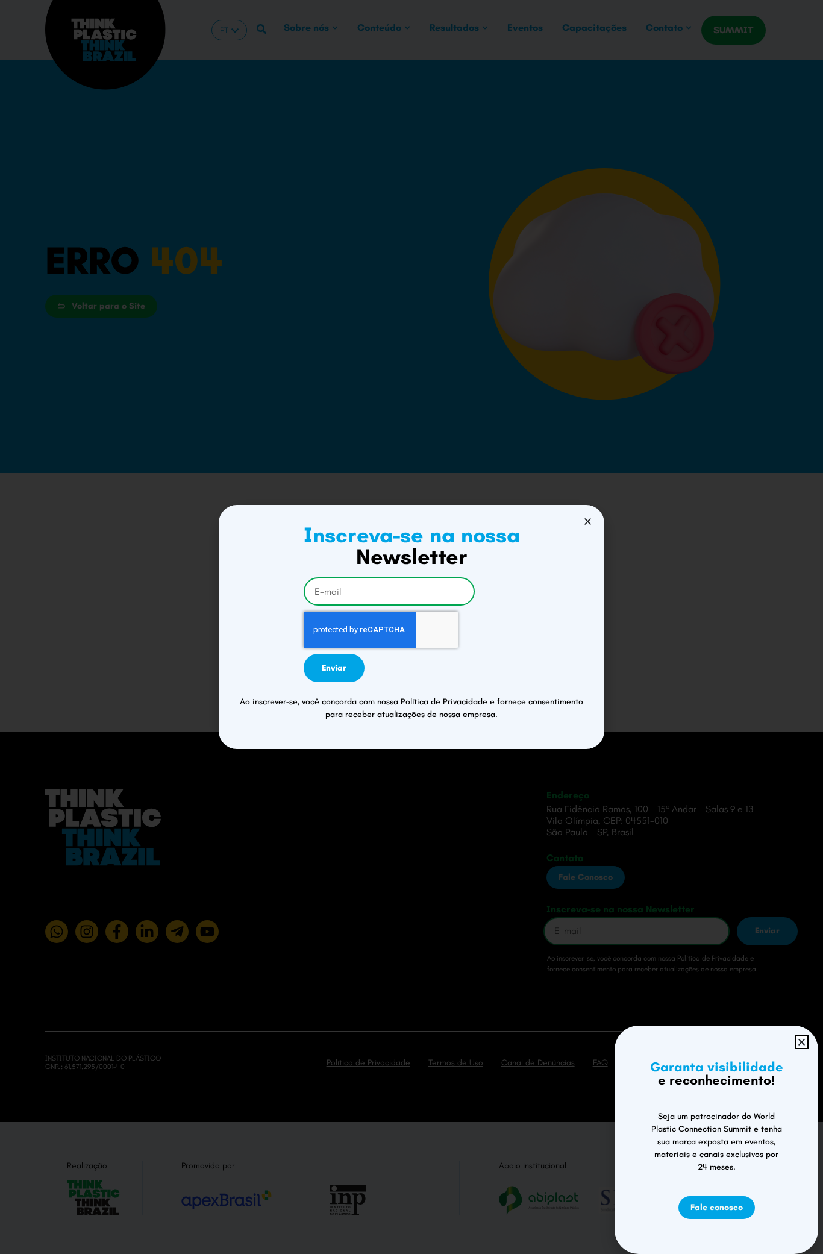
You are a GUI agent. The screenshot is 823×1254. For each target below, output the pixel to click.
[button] (587, 521)
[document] (411, 627)
